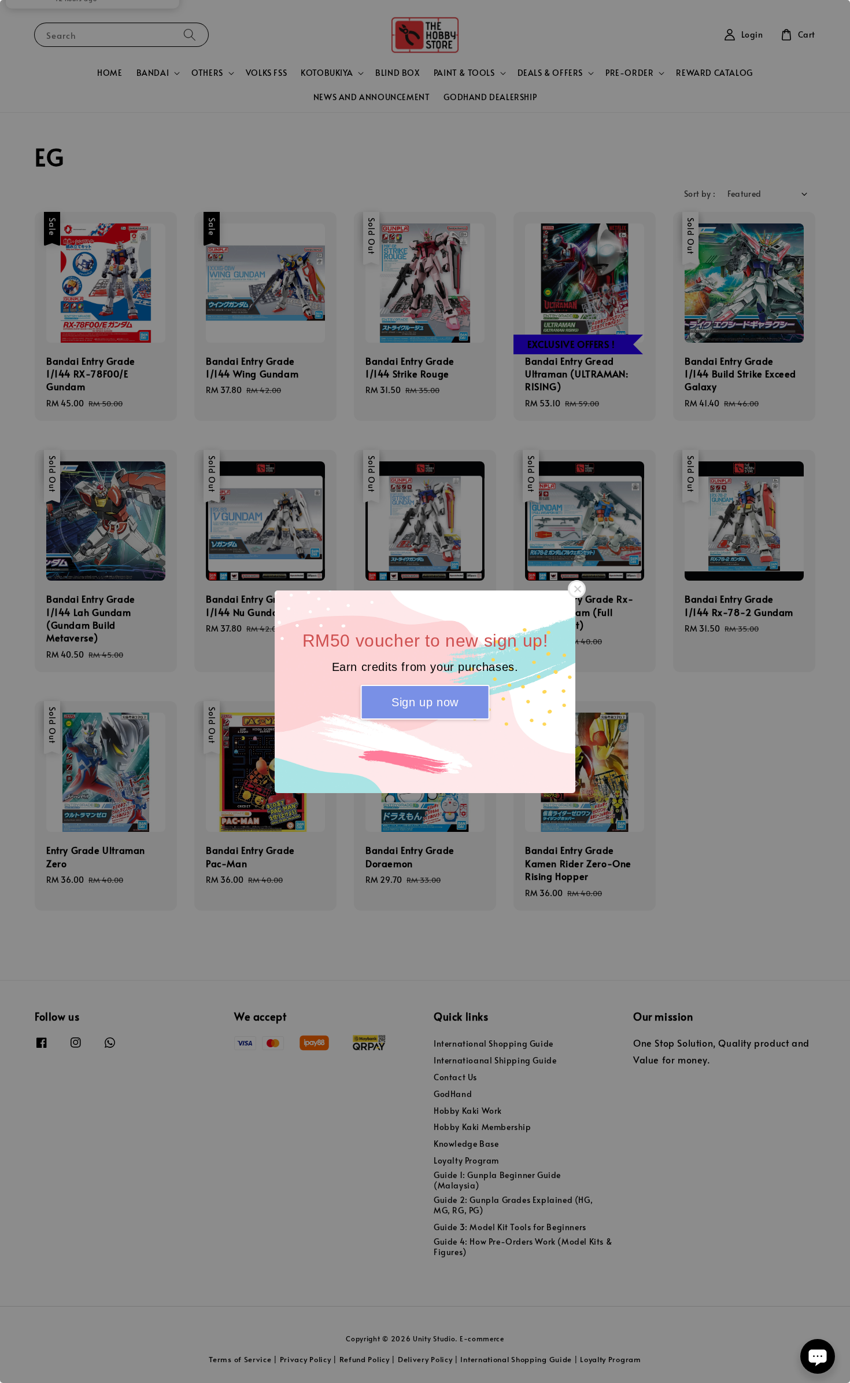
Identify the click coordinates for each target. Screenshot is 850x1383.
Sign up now (425, 702)
